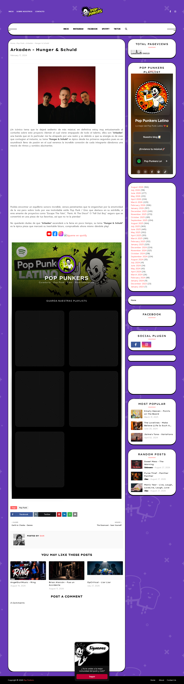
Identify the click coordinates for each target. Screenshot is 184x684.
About (161, 680)
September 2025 (139, 220)
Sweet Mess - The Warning (153, 462)
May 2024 (135, 268)
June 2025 (136, 229)
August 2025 (137, 223)
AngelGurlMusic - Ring (23, 582)
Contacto (39, 11)
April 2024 (136, 271)
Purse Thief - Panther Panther (156, 474)
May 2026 (135, 196)
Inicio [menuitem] (66, 29)
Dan (41, 536)
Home (12, 43)
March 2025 (136, 238)
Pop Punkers (29, 680)
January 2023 (137, 286)
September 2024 (139, 256)
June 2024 (136, 265)
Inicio (11, 11)
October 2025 (138, 217)
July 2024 (135, 262)
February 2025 (138, 241)
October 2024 (138, 253)
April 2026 (136, 199)
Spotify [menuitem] (106, 29)
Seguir (92, 677)
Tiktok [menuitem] (117, 29)
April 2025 (136, 235)
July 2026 (135, 190)
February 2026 (138, 205)
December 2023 (139, 283)
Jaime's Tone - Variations (158, 434)
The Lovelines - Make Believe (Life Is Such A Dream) (157, 424)
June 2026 (136, 193)
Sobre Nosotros (24, 11)
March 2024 (136, 274)
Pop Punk (20, 43)
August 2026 (137, 187)
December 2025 (139, 211)
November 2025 (138, 214)
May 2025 (135, 232)
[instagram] (174, 11)
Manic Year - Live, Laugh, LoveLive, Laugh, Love (158, 486)
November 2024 (138, 250)
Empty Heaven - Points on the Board (157, 412)
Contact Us (171, 680)
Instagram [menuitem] (78, 29)
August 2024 (137, 259)
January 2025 (137, 244)
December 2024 (139, 247)
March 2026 (137, 202)
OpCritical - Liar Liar (99, 582)
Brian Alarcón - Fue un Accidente (61, 583)
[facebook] (170, 11)
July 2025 (135, 226)
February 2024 (138, 277)
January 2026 (137, 208)
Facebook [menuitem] (93, 29)
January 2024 (137, 280)
